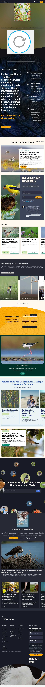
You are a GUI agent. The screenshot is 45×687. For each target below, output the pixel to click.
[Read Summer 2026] (22, 519)
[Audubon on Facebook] (33, 659)
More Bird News (39, 141)
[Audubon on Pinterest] (33, 662)
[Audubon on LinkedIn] (39, 659)
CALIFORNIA (25, 417)
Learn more (23, 166)
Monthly (33, 315)
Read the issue (23, 538)
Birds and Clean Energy (14, 252)
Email (24, 191)
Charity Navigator (4, 647)
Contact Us (12, 633)
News (22, 150)
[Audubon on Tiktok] (30, 662)
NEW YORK (25, 252)
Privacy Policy (27, 201)
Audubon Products (20, 632)
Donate (41, 1)
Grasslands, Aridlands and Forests (33, 252)
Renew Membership (20, 638)
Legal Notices (12, 651)
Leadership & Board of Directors (4, 633)
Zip (23, 196)
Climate (4, 606)
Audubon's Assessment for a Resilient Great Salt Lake (29, 153)
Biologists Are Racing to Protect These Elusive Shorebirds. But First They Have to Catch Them (30, 595)
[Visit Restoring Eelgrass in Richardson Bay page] (10, 407)
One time (26, 315)
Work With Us (13, 628)
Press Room (12, 631)
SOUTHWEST (6, 252)
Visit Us (22, 373)
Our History (4, 629)
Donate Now (20, 634)
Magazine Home (31, 538)
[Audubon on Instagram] (30, 659)
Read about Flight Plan (22, 303)
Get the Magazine (14, 538)
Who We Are (4, 628)
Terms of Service (39, 645)
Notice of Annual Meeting (5, 636)
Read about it (6, 444)
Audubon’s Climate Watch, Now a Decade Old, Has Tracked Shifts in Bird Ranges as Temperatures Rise (10, 595)
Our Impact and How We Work (7, 272)
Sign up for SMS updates (13, 636)
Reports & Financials (4, 639)
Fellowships (12, 629)
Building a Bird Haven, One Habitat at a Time (30, 240)
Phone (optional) (33, 640)
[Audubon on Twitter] (36, 659)
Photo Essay (25, 606)
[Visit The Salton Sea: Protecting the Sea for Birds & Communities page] (30, 407)
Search (37, 1)
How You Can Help (6, 126)
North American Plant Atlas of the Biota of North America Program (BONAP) (33, 215)
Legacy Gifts (20, 635)
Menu (2, 2)
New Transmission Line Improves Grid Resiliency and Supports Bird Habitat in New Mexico (10, 240)
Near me (34, 2)
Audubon (6, 1)
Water (26, 150)
